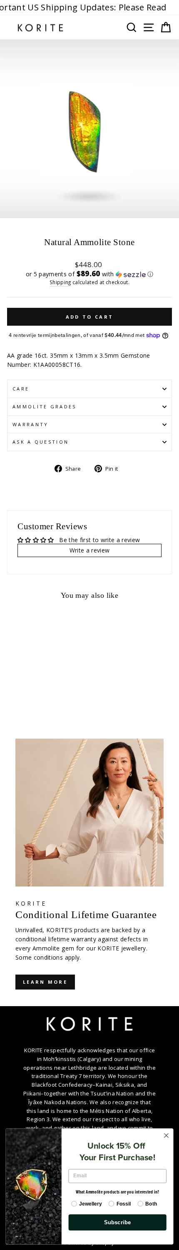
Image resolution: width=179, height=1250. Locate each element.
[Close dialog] (167, 1135)
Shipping (60, 282)
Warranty (30, 424)
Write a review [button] (90, 550)
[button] (89, 274)
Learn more (45, 982)
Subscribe (117, 1222)
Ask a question (40, 442)
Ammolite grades (44, 406)
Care (20, 389)
